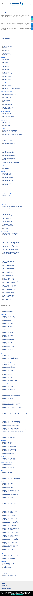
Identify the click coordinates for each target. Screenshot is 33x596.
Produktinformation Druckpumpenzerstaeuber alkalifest (12, 557)
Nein (14, 594)
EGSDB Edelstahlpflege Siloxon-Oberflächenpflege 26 (11, 88)
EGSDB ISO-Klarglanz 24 (7, 40)
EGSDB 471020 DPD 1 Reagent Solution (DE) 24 (11, 252)
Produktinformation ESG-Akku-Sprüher (9, 558)
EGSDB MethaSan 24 (6, 63)
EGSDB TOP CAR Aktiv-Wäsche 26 (8, 264)
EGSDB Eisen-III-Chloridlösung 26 (8, 186)
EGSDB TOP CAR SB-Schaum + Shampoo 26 (10, 293)
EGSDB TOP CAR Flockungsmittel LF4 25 (9, 279)
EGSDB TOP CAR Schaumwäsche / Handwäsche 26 (11, 298)
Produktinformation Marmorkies (8, 467)
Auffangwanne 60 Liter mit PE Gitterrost (9, 563)
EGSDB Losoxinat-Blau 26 (7, 117)
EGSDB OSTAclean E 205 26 (7, 72)
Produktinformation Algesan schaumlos (9, 458)
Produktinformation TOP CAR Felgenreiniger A (10, 518)
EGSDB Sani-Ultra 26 (6, 62)
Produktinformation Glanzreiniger (8, 385)
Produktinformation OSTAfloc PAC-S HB (9, 450)
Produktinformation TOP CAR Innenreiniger (10, 538)
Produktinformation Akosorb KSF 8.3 (9, 487)
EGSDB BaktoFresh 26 (6, 103)
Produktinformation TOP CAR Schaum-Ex (9, 546)
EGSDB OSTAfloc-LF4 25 (7, 173)
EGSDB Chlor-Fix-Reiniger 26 (7, 93)
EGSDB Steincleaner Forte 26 (7, 97)
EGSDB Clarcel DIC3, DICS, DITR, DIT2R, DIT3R (10, 208)
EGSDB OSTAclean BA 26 (7, 54)
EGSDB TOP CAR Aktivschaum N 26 (8, 262)
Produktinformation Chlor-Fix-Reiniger (9, 364)
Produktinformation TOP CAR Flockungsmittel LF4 (11, 529)
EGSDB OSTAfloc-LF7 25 (7, 174)
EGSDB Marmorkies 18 (6, 197)
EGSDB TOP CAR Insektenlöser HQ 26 (9, 289)
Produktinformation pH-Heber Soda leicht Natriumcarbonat (13, 431)
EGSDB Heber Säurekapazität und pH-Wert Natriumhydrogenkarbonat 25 (15, 167)
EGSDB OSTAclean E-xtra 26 (7, 73)
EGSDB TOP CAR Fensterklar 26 (8, 275)
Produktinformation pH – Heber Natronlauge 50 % (11, 421)
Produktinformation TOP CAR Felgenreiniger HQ (11, 519)
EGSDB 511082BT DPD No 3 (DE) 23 (9, 245)
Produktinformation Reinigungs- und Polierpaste (11, 366)
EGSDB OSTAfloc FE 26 (6, 184)
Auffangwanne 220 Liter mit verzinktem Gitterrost (11, 566)
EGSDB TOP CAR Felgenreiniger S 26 (9, 274)
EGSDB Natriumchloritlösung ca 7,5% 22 (9, 142)
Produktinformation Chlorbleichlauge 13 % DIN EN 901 (12, 407)
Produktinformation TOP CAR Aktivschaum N (10, 512)
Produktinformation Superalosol (8, 310)
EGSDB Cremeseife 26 (6, 100)
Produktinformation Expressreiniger (9, 316)
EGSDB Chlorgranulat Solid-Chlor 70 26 (9, 131)
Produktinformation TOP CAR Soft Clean (9, 549)
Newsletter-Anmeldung (6, 588)
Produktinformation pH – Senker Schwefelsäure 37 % (11, 422)
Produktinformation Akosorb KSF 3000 (9, 491)
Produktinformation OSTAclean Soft (9, 319)
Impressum (4, 587)
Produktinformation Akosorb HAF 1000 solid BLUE (11, 494)
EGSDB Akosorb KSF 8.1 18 (7, 215)
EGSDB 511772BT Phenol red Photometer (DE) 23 (11, 249)
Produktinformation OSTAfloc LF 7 (8, 443)
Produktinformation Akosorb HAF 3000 (9, 496)
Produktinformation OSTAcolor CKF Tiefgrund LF (11, 505)
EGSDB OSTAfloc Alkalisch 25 (7, 183)
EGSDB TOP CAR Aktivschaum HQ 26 (9, 261)
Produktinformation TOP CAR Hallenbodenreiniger (11, 532)
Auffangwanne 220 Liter (7, 567)
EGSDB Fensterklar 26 (6, 98)
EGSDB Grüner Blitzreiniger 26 (8, 46)
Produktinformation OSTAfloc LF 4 (8, 442)
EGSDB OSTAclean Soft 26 (7, 47)
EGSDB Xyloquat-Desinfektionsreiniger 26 (10, 124)
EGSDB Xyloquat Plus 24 (7, 122)
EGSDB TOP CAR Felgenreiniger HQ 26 (9, 269)
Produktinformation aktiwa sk (8, 497)
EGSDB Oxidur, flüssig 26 (7, 125)
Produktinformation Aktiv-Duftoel (8, 373)
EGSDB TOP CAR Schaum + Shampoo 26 (9, 295)
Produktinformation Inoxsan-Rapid (8, 357)
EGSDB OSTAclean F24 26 (7, 53)
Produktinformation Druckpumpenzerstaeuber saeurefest (12, 555)
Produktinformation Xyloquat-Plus (8, 394)
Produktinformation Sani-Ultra (8, 332)
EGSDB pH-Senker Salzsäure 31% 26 (9, 158)
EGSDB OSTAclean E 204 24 (7, 66)
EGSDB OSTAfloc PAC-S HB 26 (8, 181)
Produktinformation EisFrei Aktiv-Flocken (10, 380)
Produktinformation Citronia (7, 331)
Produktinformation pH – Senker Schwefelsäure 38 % (11, 424)
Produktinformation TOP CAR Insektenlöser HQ (10, 539)
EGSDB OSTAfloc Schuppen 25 (8, 177)
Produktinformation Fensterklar (8, 370)
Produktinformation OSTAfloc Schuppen (9, 446)
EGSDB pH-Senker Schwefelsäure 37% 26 (9, 152)
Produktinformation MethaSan (8, 335)
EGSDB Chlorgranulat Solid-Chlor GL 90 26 (10, 130)
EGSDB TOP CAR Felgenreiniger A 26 (9, 268)
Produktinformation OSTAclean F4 (8, 323)
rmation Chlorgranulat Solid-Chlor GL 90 (13, 403)
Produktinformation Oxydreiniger (8, 339)
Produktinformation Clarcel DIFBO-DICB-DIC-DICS (11, 477)
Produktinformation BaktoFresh (8, 374)
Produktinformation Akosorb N (8, 484)
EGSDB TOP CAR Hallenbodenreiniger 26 (9, 282)
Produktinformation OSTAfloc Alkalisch (9, 452)
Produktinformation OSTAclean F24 (9, 324)
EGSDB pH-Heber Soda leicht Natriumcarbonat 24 (11, 162)
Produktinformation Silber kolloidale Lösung (10, 459)
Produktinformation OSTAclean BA (8, 326)
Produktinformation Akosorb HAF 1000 (9, 493)
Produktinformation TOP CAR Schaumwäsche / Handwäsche (13, 548)
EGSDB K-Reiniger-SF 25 (7, 76)
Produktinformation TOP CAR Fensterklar (10, 525)
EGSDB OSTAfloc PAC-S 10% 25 (8, 180)
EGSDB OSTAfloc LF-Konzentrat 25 (8, 176)
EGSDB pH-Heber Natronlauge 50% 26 (9, 151)
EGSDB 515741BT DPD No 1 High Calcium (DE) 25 (11, 242)
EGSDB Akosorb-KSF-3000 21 (8, 221)
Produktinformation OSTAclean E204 (9, 338)
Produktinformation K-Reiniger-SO (8, 349)
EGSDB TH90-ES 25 (6, 228)
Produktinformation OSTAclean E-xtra (9, 345)
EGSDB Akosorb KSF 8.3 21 (7, 217)
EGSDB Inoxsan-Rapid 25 (7, 85)
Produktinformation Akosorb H (8, 483)
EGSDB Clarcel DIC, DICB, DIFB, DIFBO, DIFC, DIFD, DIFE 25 (12, 206)
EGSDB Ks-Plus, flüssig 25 (7, 168)
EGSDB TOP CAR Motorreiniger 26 (8, 292)
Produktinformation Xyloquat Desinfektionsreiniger (11, 395)
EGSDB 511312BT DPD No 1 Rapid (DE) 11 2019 (11, 243)
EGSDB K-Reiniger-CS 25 (7, 79)
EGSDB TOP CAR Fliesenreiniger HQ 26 (9, 278)
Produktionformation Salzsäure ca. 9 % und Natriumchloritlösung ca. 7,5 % (15, 413)
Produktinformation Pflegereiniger (8, 386)
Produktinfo (5, 403)
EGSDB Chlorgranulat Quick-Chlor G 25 (9, 133)
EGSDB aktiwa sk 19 (6, 227)
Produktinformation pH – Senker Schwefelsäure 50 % (11, 425)
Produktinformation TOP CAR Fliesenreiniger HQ (11, 528)
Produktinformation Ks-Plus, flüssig (9, 437)
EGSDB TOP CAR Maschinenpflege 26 (9, 286)
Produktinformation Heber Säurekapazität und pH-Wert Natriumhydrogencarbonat (16, 429)
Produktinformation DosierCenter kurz (9, 575)
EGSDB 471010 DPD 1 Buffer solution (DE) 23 (10, 250)
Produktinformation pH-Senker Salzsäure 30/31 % (11, 428)
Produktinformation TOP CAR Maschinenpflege (10, 536)
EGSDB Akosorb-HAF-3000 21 (8, 225)
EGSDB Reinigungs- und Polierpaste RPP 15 (10, 94)
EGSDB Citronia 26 (6, 59)
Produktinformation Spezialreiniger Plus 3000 (10, 358)
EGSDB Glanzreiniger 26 (7, 113)
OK (11, 594)
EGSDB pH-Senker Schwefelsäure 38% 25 (9, 154)
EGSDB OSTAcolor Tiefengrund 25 (8, 236)
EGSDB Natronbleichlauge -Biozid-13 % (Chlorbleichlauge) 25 (13, 134)
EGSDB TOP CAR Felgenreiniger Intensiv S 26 (10, 271)
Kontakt (3, 583)
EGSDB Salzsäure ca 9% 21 (7, 140)
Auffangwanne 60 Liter (6, 564)
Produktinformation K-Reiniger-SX (8, 346)
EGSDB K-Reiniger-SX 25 (7, 75)
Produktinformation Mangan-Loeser (9, 367)
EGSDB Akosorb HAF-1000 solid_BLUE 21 (9, 224)
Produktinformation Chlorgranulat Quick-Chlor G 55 (11, 406)
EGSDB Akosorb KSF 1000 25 (7, 218)
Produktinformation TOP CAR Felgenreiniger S (10, 524)
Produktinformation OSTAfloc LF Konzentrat (10, 445)
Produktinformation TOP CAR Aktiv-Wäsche (10, 514)
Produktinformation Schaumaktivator (9, 377)
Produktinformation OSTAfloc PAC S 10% (9, 449)
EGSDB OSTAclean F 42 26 (7, 49)
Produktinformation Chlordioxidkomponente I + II (11, 415)
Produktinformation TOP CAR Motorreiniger (10, 542)
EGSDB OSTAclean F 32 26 (7, 50)
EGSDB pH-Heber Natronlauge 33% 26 (9, 149)
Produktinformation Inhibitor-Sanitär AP (9, 336)
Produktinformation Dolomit (7, 472)
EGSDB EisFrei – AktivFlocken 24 (8, 108)
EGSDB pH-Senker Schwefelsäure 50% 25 (9, 155)
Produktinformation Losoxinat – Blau (9, 389)
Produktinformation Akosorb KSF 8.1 (9, 486)
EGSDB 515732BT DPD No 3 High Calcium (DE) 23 (11, 246)
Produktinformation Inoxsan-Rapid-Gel (9, 355)
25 (18, 208)
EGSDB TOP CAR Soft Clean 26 (8, 299)
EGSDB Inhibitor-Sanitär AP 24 (8, 65)
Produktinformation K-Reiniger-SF (8, 348)
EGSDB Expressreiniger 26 (7, 44)
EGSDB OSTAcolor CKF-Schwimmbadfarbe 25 (10, 233)
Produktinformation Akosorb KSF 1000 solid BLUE (11, 490)
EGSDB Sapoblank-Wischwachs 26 (8, 116)
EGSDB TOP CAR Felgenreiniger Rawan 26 (10, 272)
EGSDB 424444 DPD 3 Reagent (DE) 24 (9, 253)
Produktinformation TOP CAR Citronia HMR (10, 515)
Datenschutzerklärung (19, 594)
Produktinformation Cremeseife (8, 371)
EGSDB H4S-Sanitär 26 (6, 69)
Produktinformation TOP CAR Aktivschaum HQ (10, 511)
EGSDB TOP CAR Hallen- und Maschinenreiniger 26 (11, 281)
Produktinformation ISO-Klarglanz (8, 311)
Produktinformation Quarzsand (8, 464)
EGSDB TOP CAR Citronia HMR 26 (8, 265)
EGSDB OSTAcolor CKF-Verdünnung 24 (9, 234)
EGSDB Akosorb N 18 (6, 214)
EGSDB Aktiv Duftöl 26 (6, 101)
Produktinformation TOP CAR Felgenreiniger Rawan (11, 522)
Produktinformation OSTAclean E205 (9, 343)
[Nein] (31, 593)
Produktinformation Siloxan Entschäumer (10, 376)
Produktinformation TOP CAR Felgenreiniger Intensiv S (12, 521)
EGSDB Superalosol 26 (6, 38)
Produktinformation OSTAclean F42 (9, 320)
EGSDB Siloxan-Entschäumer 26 (8, 104)
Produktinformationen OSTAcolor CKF (9, 503)
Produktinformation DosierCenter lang (9, 573)
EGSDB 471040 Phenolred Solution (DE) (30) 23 (11, 255)
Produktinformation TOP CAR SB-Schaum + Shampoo (11, 543)
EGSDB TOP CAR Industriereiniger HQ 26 (9, 285)
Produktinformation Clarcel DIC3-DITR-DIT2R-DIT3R (11, 478)
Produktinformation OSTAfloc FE (8, 453)
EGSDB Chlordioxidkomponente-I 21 (9, 143)
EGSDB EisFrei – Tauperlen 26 (8, 107)
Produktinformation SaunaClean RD (9, 398)
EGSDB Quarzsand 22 (6, 195)
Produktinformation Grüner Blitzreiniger (9, 317)
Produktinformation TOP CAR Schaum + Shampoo (11, 545)
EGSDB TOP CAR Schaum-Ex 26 (8, 296)
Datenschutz (4, 585)
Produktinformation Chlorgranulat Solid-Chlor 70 (11, 404)
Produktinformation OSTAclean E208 (9, 342)
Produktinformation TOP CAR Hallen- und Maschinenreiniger (13, 531)
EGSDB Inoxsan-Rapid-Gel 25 (7, 84)
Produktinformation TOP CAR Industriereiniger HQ (11, 535)
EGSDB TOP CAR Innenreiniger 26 (8, 288)
